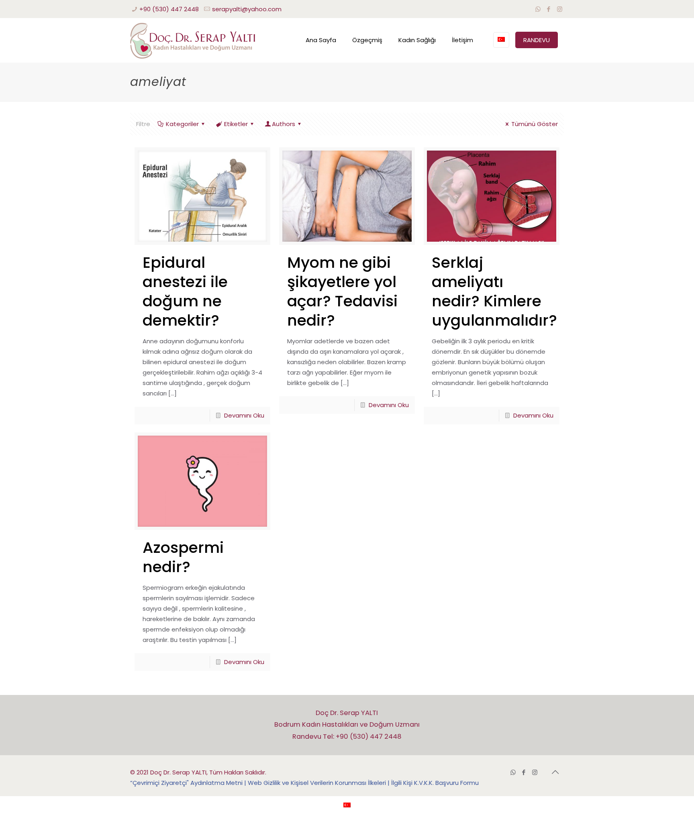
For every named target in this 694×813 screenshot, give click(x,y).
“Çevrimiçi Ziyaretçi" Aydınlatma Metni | (189, 782)
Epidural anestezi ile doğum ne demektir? (185, 291)
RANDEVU (536, 40)
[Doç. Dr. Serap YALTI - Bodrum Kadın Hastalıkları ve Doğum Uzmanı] (192, 40)
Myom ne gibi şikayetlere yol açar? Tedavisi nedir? (342, 291)
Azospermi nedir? (183, 557)
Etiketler (236, 124)
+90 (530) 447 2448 (169, 9)
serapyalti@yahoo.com (247, 9)
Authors (283, 124)
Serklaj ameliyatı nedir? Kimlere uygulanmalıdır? (494, 291)
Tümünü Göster (534, 124)
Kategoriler (182, 124)
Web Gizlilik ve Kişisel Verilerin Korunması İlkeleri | (319, 782)
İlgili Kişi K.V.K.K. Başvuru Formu (435, 782)
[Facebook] (549, 9)
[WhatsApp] (538, 9)
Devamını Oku (244, 415)
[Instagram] (559, 9)
